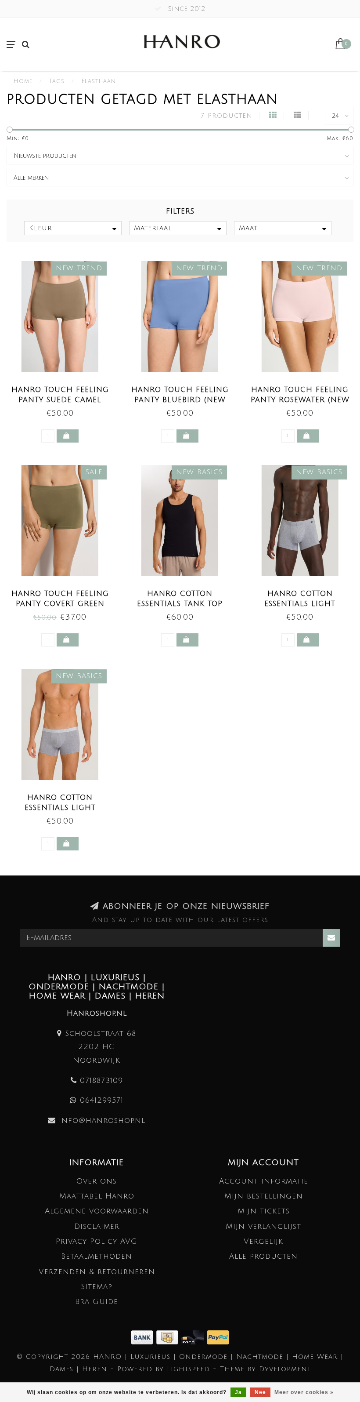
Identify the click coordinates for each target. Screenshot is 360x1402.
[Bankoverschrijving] (143, 1337)
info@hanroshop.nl (102, 1120)
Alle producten (263, 1256)
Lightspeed (188, 1369)
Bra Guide (96, 1301)
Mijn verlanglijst (263, 1226)
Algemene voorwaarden (97, 1211)
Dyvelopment (285, 1369)
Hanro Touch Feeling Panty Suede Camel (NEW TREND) (60, 400)
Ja (238, 1392)
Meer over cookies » (304, 1392)
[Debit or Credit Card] (194, 1337)
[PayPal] (218, 1337)
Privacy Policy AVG (96, 1241)
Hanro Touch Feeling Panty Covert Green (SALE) (60, 604)
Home (22, 81)
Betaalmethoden (96, 1256)
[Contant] (168, 1337)
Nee (260, 1392)
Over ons (96, 1181)
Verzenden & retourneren (97, 1272)
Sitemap (96, 1286)
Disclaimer (96, 1226)
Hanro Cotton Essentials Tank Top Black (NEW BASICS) (180, 604)
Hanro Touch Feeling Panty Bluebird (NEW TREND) (180, 400)
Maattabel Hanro (96, 1196)
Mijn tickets (264, 1211)
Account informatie (263, 1181)
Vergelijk (263, 1241)
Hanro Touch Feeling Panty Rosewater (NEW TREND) (300, 400)
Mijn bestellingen (263, 1196)
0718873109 (101, 1080)
